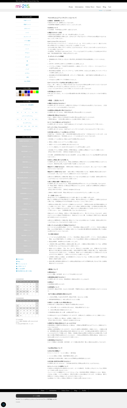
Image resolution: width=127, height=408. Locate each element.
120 (29, 126)
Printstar (27, 188)
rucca (27, 225)
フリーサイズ (27, 130)
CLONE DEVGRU (27, 172)
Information (79, 7)
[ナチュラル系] (17, 94)
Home (71, 7)
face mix (27, 235)
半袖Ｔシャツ (27, 20)
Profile (84, 390)
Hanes (27, 246)
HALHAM (27, 167)
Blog (104, 7)
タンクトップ (27, 36)
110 (25, 126)
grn (27, 156)
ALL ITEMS (27, 81)
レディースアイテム (27, 116)
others (27, 251)
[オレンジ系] (23, 94)
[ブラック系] (20, 91)
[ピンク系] (26, 94)
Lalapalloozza (27, 183)
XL (33, 112)
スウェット (27, 44)
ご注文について (21, 266)
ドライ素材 (27, 40)
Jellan (27, 219)
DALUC (27, 204)
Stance (98, 7)
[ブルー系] (28, 91)
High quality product (27, 177)
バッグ (27, 69)
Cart (109, 7)
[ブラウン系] (20, 94)
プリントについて (22, 264)
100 (22, 126)
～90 (18, 126)
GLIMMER (27, 198)
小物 (27, 77)
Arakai (27, 230)
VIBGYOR (27, 162)
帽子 (27, 65)
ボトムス (27, 57)
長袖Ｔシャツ (27, 24)
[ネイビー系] (26, 91)
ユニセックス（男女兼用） (27, 105)
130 (33, 126)
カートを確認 (36, 395)
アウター (27, 53)
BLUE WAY (27, 151)
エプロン (27, 73)
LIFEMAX (27, 209)
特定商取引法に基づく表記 (24, 271)
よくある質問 (21, 268)
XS (18, 112)
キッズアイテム (27, 123)
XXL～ (36, 112)
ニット (27, 49)
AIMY (27, 240)
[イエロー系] (34, 91)
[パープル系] (28, 94)
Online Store (89, 7)
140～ (36, 126)
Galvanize (27, 146)
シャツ (27, 32)
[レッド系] (31, 91)
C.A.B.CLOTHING (27, 214)
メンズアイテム (27, 109)
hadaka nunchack (27, 141)
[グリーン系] (37, 91)
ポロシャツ (27, 28)
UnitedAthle (27, 193)
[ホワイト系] (17, 91)
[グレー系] (23, 91)
